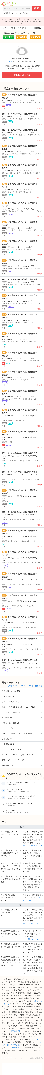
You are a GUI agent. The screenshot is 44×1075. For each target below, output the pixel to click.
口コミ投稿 (35, 37)
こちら (9, 61)
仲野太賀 (15, 1047)
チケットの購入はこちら (32, 845)
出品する (8, 37)
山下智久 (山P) (16, 1031)
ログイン (15, 13)
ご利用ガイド (24, 13)
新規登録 (7, 13)
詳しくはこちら (34, 939)
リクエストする (22, 37)
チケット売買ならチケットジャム (8, 4)
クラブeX (35, 1039)
